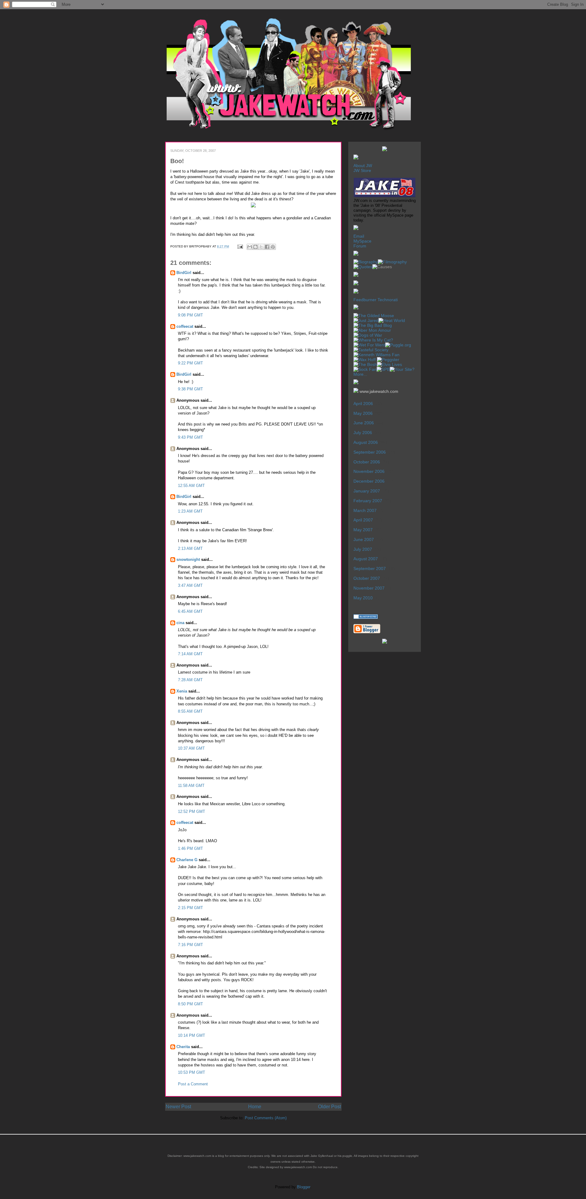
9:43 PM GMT (190, 437)
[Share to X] (261, 247)
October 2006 (366, 461)
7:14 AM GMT (190, 654)
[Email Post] (240, 246)
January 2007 (366, 490)
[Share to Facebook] (267, 247)
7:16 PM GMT (190, 944)
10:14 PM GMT (191, 1035)
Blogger (303, 1187)
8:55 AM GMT (190, 711)
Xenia (181, 691)
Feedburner (364, 299)
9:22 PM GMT (190, 363)
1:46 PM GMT (190, 848)
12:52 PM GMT (191, 811)
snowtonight (188, 559)
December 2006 (369, 481)
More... (360, 374)
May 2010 (363, 597)
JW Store (362, 170)
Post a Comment (193, 1084)
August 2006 (365, 442)
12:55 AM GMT (191, 485)
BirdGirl (183, 272)
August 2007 (365, 558)
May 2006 (363, 413)
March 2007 (365, 510)
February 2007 (367, 500)
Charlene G (186, 859)
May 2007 (363, 529)
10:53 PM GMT (191, 1072)
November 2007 (369, 588)
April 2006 (363, 403)
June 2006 (363, 422)
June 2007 (363, 539)
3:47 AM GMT (190, 585)
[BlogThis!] (255, 247)
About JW (362, 165)
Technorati (388, 299)
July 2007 (362, 549)
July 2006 (362, 432)
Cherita (183, 1046)
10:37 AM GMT (191, 748)
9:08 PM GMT (190, 315)
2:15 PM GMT (190, 907)
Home (254, 1106)
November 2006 (369, 471)
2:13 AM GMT (190, 548)
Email (358, 236)
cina (180, 622)
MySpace (362, 241)
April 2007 (363, 519)
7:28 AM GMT (190, 680)
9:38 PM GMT (190, 389)
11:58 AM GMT (191, 785)
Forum (359, 245)
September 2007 (369, 568)
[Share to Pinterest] (273, 247)
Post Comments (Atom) (266, 1118)
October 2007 (366, 578)
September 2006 (369, 452)
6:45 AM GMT (190, 611)
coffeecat (184, 326)
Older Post (329, 1106)
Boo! (177, 161)
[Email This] (250, 247)
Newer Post (178, 1106)
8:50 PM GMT (190, 1004)
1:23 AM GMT (190, 511)
